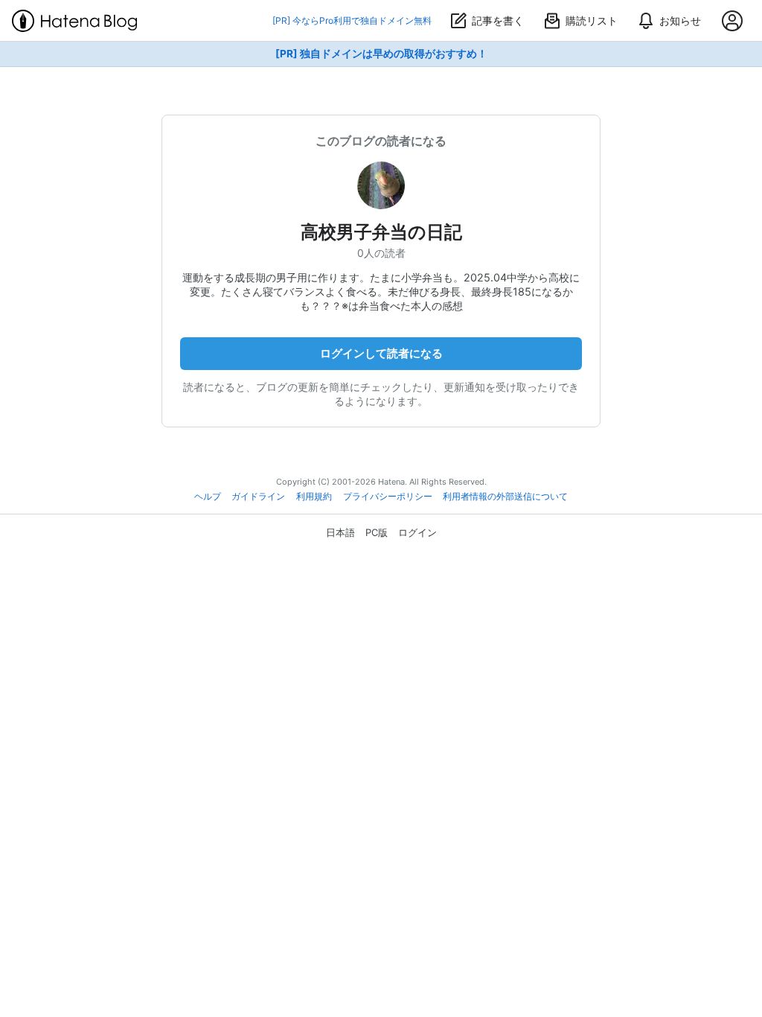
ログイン (417, 532)
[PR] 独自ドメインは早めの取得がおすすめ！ (381, 54)
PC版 (376, 532)
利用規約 (314, 496)
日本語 (340, 532)
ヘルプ (207, 496)
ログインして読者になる (381, 353)
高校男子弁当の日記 (381, 232)
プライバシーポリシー (387, 496)
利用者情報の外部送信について (505, 496)
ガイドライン (258, 496)
